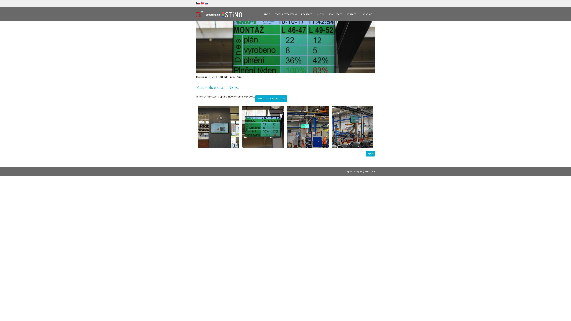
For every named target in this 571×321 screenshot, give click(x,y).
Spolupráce (335, 14)
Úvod (267, 14)
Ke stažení (352, 14)
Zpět (370, 153)
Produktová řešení (286, 14)
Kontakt (367, 14)
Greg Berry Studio (362, 171)
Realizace (306, 14)
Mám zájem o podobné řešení (271, 98)
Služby (320, 14)
